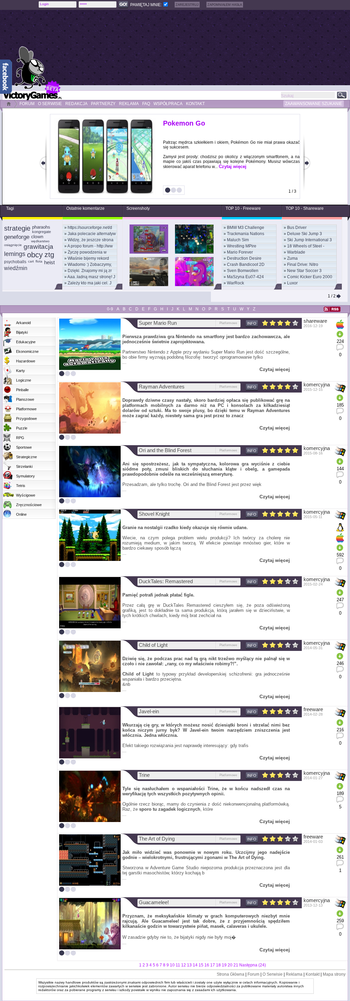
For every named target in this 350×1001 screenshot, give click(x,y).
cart (31, 261)
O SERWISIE (50, 103)
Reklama (294, 974)
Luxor (292, 283)
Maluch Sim (238, 240)
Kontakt (313, 974)
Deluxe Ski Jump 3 (304, 233)
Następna (248, 965)
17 (212, 965)
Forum (253, 974)
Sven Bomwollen (242, 270)
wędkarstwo (40, 241)
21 (235, 965)
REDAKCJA (76, 103)
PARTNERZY (103, 103)
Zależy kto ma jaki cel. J (89, 283)
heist (49, 262)
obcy (35, 255)
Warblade (296, 252)
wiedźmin (15, 268)
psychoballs (15, 261)
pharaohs (41, 227)
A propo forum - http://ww (90, 246)
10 (172, 965)
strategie (17, 228)
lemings (14, 254)
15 (201, 965)
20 (230, 965)
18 (218, 965)
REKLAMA (129, 103)
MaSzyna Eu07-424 (245, 276)
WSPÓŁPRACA (168, 103)
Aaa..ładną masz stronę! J (91, 276)
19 (224, 965)
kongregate (41, 232)
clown (37, 236)
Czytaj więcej (232, 166)
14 (195, 965)
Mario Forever (240, 252)
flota (39, 261)
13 (189, 965)
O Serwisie (272, 974)
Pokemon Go (184, 123)
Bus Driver (297, 227)
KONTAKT (195, 103)
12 (183, 965)
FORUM (27, 103)
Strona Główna (230, 974)
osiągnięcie (13, 245)
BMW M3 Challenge (245, 227)
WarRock (235, 283)
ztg (49, 254)
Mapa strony (334, 974)
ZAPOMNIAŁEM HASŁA (224, 5)
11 (178, 965)
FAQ (146, 103)
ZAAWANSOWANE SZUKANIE (313, 103)
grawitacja (38, 246)
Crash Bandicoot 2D (246, 264)
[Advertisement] (194, 47)
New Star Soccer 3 (304, 270)
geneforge (16, 237)
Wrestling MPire (241, 246)
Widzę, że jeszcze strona (90, 240)
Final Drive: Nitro (302, 264)
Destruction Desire (244, 258)
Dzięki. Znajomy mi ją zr (90, 270)
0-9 (110, 309)
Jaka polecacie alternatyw (92, 233)
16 (206, 965)
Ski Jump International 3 (309, 240)
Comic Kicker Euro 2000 (309, 276)
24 (262, 965)
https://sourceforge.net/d (90, 227)
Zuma (292, 258)
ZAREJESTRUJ (187, 5)
